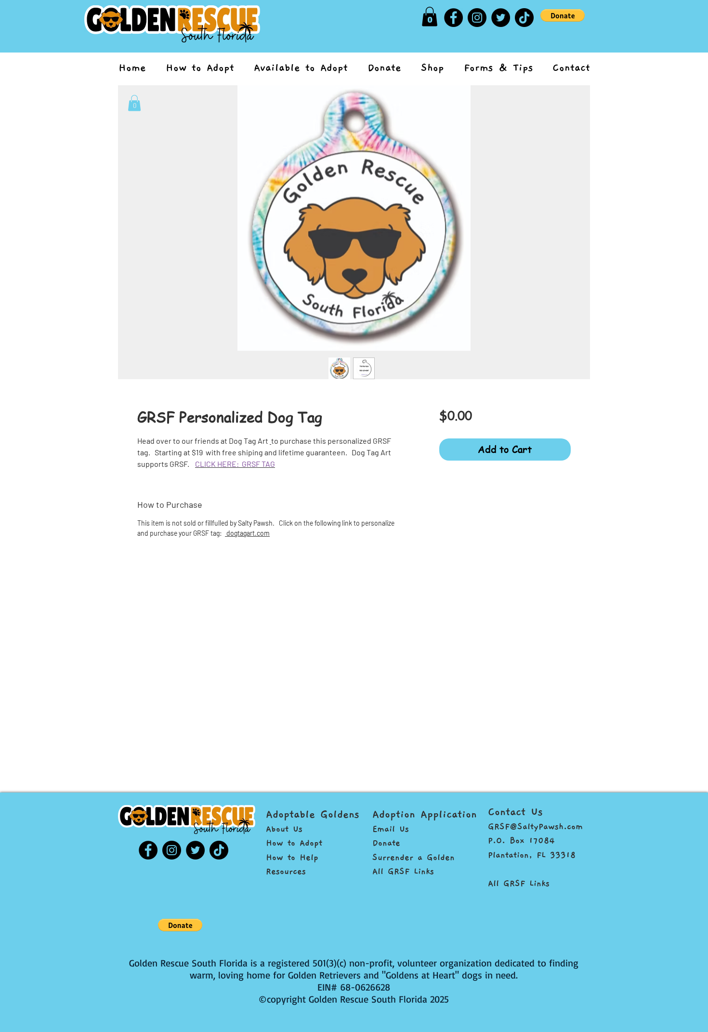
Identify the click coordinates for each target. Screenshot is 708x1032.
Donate (386, 843)
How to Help (292, 857)
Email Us (390, 829)
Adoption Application (424, 814)
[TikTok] (524, 17)
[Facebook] (453, 17)
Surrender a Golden (413, 857)
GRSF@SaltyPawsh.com (535, 826)
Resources (286, 871)
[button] (134, 103)
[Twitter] (500, 17)
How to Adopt (294, 843)
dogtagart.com (247, 533)
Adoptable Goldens (312, 814)
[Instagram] (477, 17)
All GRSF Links (403, 871)
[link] (429, 16)
